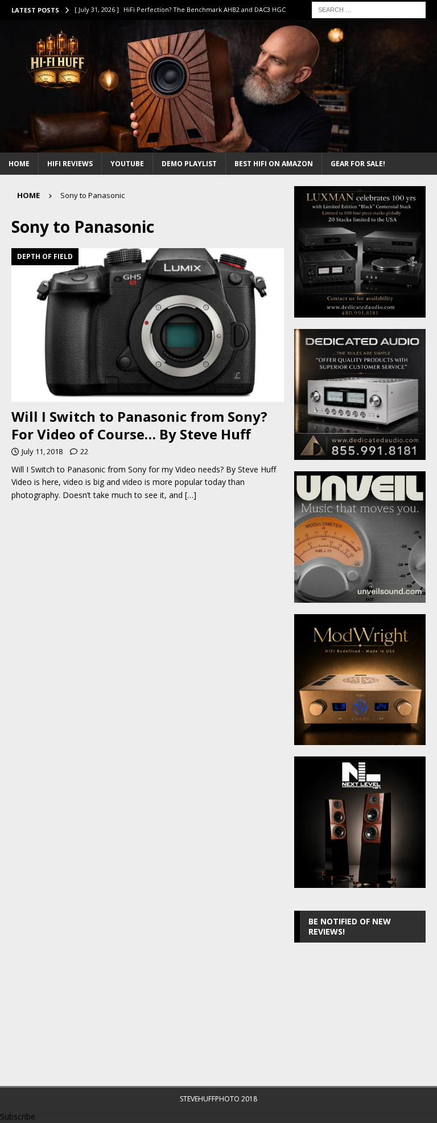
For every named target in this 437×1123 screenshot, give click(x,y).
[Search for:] (369, 8)
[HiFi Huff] (218, 146)
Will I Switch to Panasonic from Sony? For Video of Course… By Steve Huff (139, 425)
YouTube (127, 163)
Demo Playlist (189, 163)
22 (84, 451)
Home (19, 163)
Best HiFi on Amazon (273, 163)
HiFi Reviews (70, 163)
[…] (190, 494)
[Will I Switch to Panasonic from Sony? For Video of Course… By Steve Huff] (147, 324)
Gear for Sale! (358, 163)
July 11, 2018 (42, 451)
